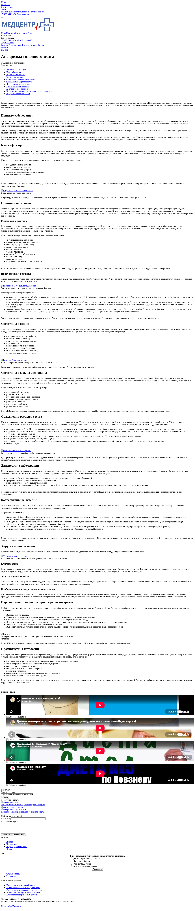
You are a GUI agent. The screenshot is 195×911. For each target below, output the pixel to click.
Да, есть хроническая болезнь (86, 858)
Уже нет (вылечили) (82, 864)
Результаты (11, 876)
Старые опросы (13, 874)
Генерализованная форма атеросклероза (24, 890)
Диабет (9, 842)
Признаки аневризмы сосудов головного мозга (22, 812)
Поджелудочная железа (16, 846)
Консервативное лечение (17, 86)
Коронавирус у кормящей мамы (20, 885)
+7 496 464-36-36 (8, 14)
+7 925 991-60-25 (24, 40)
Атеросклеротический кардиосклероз (23, 887)
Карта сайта (6, 906)
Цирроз (9, 849)
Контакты (10, 33)
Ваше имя (5, 819)
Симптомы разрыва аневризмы (20, 79)
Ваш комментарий (10, 821)
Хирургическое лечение (17, 89)
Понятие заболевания (16, 70)
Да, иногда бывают (82, 861)
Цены (3, 33)
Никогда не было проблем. (85, 866)
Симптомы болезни (15, 77)
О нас (30, 33)
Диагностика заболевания (18, 84)
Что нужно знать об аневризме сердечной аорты (23, 805)
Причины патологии (15, 74)
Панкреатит (11, 844)
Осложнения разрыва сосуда (19, 82)
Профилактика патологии (18, 93)
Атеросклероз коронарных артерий (22, 895)
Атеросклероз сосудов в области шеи (23, 892)
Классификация (13, 72)
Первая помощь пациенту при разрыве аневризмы (29, 91)
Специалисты (21, 33)
